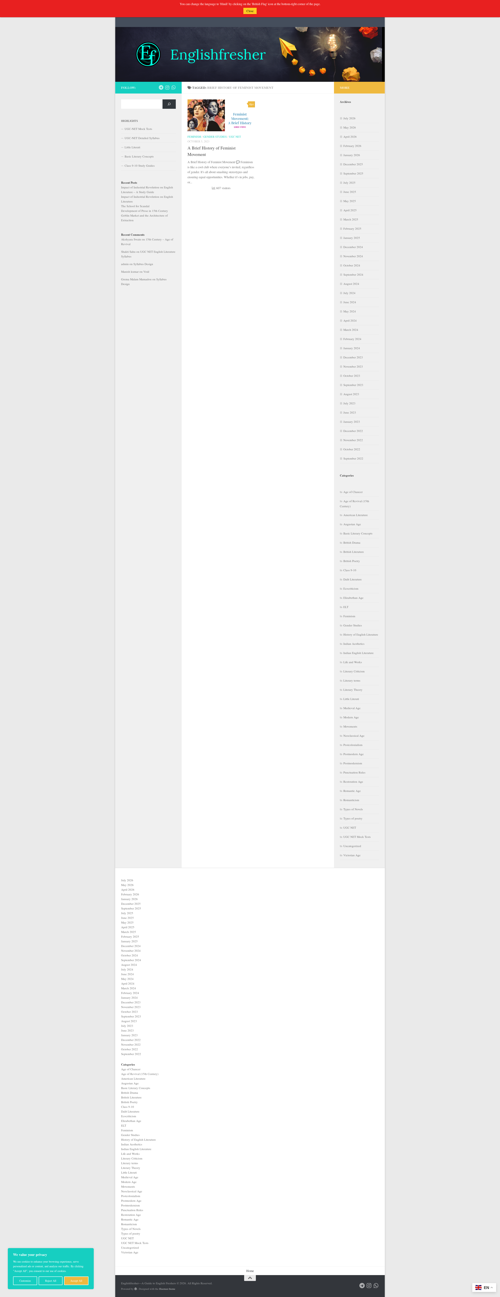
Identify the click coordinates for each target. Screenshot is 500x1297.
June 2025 (349, 192)
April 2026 (350, 137)
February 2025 (352, 228)
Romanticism (351, 800)
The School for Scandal (135, 206)
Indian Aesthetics (353, 644)
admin (125, 264)
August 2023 (351, 394)
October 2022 (351, 449)
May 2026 (349, 127)
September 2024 (353, 274)
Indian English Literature (358, 653)
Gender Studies (215, 137)
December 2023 (353, 357)
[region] (51, 1268)
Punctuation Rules (354, 772)
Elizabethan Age (353, 598)
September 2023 (353, 385)
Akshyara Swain (131, 239)
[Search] (169, 104)
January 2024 (351, 348)
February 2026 (352, 146)
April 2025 (350, 210)
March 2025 (350, 219)
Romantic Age (352, 791)
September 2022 (353, 458)
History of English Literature (360, 634)
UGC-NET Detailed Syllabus (142, 138)
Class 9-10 (349, 570)
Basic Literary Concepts (139, 156)
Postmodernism (352, 763)
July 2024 (349, 293)
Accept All (76, 1281)
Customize (25, 1281)
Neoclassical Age (353, 736)
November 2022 (353, 440)
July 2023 (349, 403)
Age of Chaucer (353, 492)
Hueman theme (167, 1289)
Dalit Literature (352, 579)
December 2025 (353, 164)
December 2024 (353, 247)
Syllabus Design (143, 264)
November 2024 (353, 256)
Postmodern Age (353, 754)
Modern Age (351, 717)
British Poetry (351, 561)
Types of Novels (353, 809)
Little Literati (132, 147)
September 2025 (353, 173)
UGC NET (235, 137)
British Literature (353, 552)
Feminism (194, 137)
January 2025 (351, 238)
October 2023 (351, 376)
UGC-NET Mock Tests (138, 129)
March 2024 (350, 330)
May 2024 (349, 311)
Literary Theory (352, 690)
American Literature (355, 515)
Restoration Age (353, 781)
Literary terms (351, 680)
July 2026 (349, 118)
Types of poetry (352, 818)
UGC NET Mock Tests (357, 837)
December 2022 (353, 431)
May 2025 (349, 201)
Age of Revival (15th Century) (139, 1074)
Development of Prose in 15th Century (144, 211)
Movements (350, 726)
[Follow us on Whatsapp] (173, 87)
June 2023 (349, 412)
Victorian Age (352, 855)
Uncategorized (352, 846)
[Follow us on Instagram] (167, 87)
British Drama (351, 542)
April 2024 (350, 320)
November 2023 (353, 366)
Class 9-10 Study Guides (140, 165)
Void (146, 271)
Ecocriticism (350, 588)
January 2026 (351, 155)
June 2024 (349, 302)
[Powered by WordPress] (135, 1289)
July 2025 (349, 182)
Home (250, 1271)
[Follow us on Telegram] (161, 87)
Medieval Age (352, 708)
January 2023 (351, 422)
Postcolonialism (352, 745)
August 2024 (351, 284)
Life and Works (352, 662)
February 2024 (352, 339)
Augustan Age (352, 524)
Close (250, 11)
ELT (345, 607)
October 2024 (351, 265)
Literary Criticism (354, 671)
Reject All (50, 1281)
